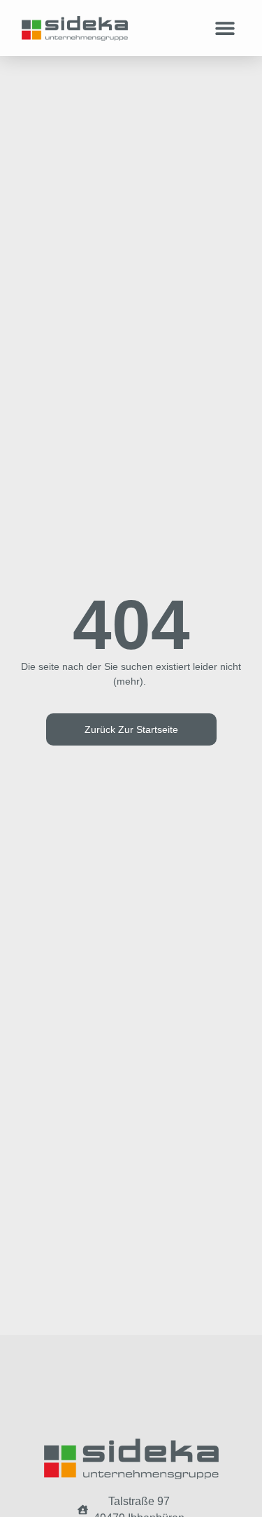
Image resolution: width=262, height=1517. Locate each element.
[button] (224, 28)
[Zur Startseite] (75, 28)
